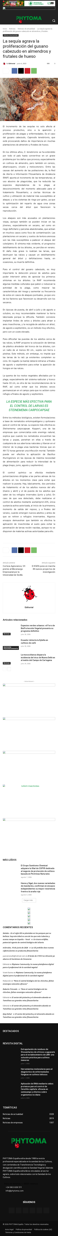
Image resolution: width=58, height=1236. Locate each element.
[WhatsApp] (34, 71)
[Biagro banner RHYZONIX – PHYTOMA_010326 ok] (29, 923)
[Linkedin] (32, 1210)
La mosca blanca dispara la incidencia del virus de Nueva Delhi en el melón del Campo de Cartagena (38, 657)
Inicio (5, 29)
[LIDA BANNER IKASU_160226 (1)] (29, 834)
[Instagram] (25, 1210)
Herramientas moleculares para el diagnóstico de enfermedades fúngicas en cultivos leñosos (37, 1072)
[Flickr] (18, 1210)
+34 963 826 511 (14, 1187)
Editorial (12, 64)
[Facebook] (14, 71)
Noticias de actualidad (26, 29)
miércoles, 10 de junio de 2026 (15, 947)
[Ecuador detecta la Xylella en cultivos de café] (11, 644)
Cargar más (28, 900)
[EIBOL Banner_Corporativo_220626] (29, 916)
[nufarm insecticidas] (29, 800)
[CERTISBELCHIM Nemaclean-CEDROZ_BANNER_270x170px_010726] (29, 700)
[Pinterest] (27, 71)
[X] (21, 71)
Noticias (12, 29)
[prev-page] (4, 669)
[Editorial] (4, 63)
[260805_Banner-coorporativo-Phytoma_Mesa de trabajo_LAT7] (29, 912)
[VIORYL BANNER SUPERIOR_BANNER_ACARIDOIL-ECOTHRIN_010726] (29, 9)
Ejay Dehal (7, 1014)
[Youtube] (46, 1210)
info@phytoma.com (15, 1190)
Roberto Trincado (10, 989)
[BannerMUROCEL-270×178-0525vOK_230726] (29, 919)
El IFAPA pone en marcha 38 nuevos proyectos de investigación (43, 569)
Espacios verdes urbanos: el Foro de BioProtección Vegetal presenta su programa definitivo (38, 628)
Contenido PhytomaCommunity (11, 647)
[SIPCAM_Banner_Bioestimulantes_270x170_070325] (29, 767)
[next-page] (9, 669)
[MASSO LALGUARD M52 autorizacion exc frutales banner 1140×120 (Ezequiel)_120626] (29, 3)
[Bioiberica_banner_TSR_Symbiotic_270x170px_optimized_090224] (29, 733)
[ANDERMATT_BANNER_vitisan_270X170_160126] (29, 909)
